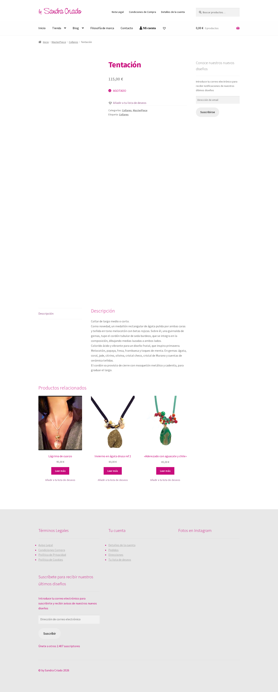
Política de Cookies (50, 559)
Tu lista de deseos (119, 559)
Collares (73, 42)
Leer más (60, 471)
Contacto (127, 28)
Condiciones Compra (51, 550)
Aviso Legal (45, 545)
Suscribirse (207, 112)
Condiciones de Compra (142, 12)
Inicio (42, 28)
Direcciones (115, 555)
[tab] (60, 313)
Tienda (56, 28)
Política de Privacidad (52, 555)
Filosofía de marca (102, 28)
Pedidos (113, 550)
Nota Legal (118, 12)
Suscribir (49, 633)
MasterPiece (59, 42)
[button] (127, 102)
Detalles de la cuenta (173, 12)
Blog (76, 28)
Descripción (46, 313)
